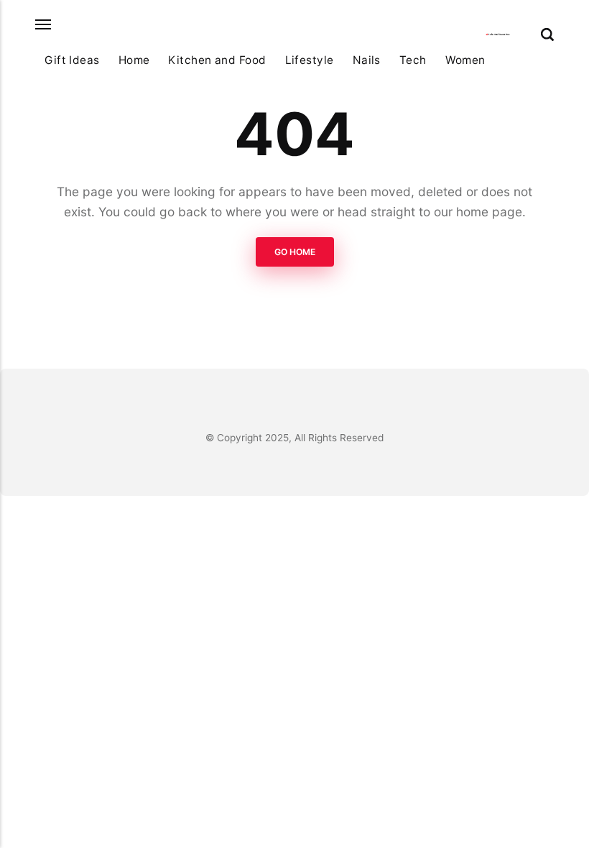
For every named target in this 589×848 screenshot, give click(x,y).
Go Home (294, 251)
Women (465, 60)
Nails (367, 60)
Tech (413, 60)
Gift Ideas (72, 60)
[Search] (547, 34)
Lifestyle (309, 60)
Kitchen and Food (217, 60)
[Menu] (43, 25)
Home (134, 60)
